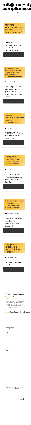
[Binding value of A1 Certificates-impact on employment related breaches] (14, 155)
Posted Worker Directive (12, 38)
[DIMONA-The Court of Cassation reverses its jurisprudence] (14, 114)
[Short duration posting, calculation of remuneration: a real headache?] (14, 199)
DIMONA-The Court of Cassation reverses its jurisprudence (14, 135)
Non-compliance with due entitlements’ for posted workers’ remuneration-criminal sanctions (13, 91)
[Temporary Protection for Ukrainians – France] (14, 243)
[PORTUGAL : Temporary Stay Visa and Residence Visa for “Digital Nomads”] (14, 23)
